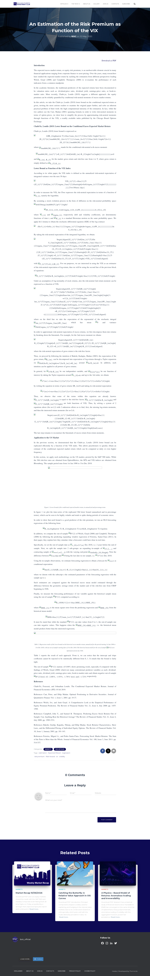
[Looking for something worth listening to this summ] (16, 947)
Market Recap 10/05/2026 (29, 893)
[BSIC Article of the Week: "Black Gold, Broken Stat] (35, 952)
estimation (43, 753)
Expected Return (54, 753)
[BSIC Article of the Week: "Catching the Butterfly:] (26, 947)
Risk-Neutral (50, 756)
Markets (48, 749)
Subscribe (126, 4)
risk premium (39, 756)
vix (57, 756)
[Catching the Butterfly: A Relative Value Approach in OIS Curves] (75, 873)
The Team (75, 4)
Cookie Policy (89, 971)
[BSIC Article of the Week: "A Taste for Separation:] (45, 947)
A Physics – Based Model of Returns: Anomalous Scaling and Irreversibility (116, 896)
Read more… (34, 909)
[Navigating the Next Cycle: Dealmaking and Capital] (26, 952)
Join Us (105, 4)
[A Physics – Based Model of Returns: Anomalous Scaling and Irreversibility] (118, 873)
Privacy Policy (75, 971)
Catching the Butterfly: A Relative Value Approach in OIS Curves (75, 896)
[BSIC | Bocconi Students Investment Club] (22, 4)
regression (66, 753)
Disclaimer (18, 971)
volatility (62, 756)
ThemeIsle (134, 971)
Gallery (96, 4)
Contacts (115, 4)
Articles (63, 4)
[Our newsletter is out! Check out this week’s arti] (35, 947)
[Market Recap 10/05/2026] (32, 873)
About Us (86, 4)
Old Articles (59, 749)
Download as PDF (109, 60)
